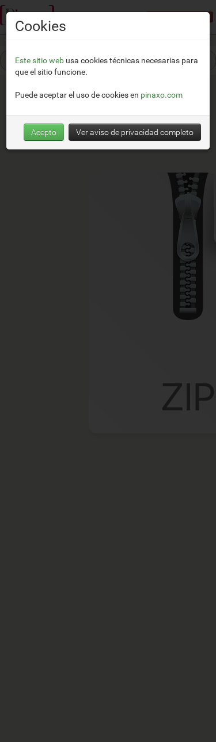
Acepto (43, 131)
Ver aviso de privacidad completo (135, 131)
